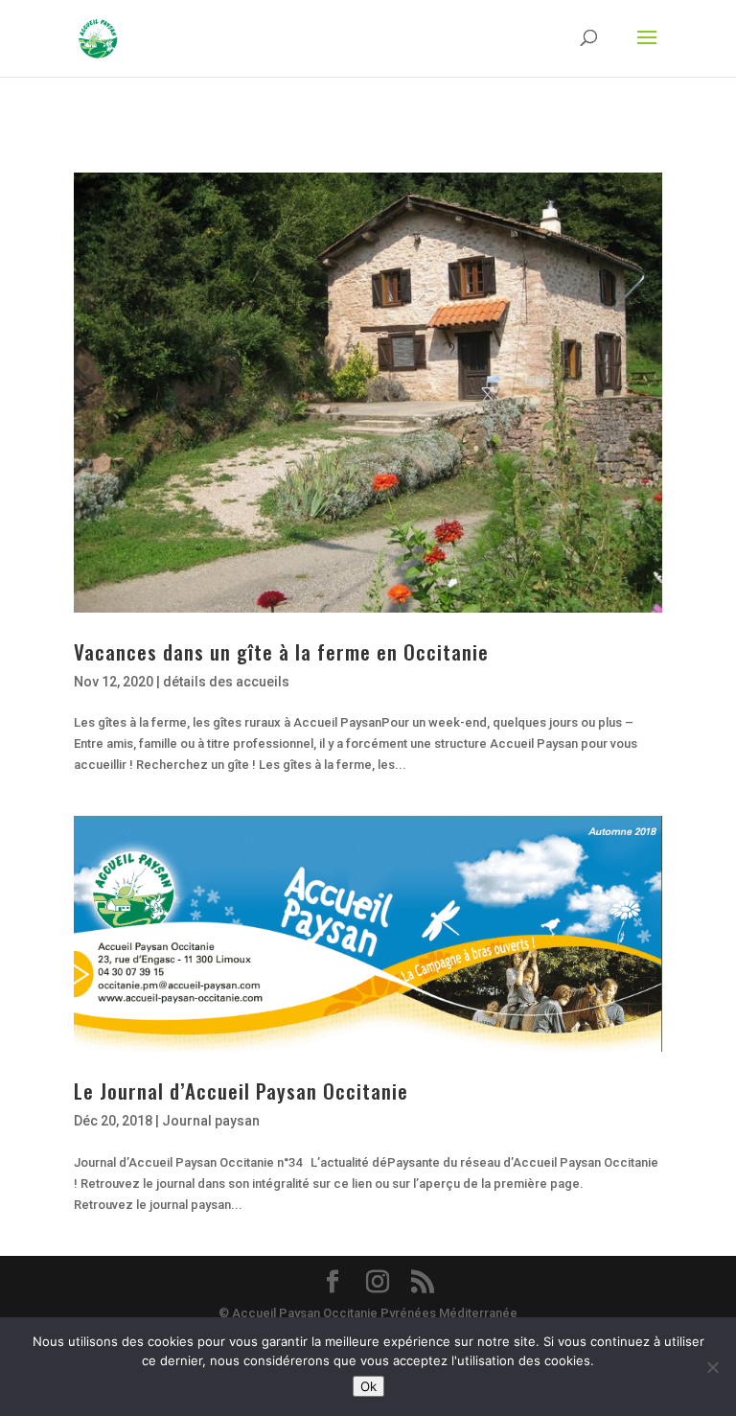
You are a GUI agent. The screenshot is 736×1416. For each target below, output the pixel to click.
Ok (368, 1386)
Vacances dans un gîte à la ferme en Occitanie (281, 651)
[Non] (712, 1367)
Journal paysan (211, 1120)
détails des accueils (226, 681)
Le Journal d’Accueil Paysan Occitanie (241, 1090)
